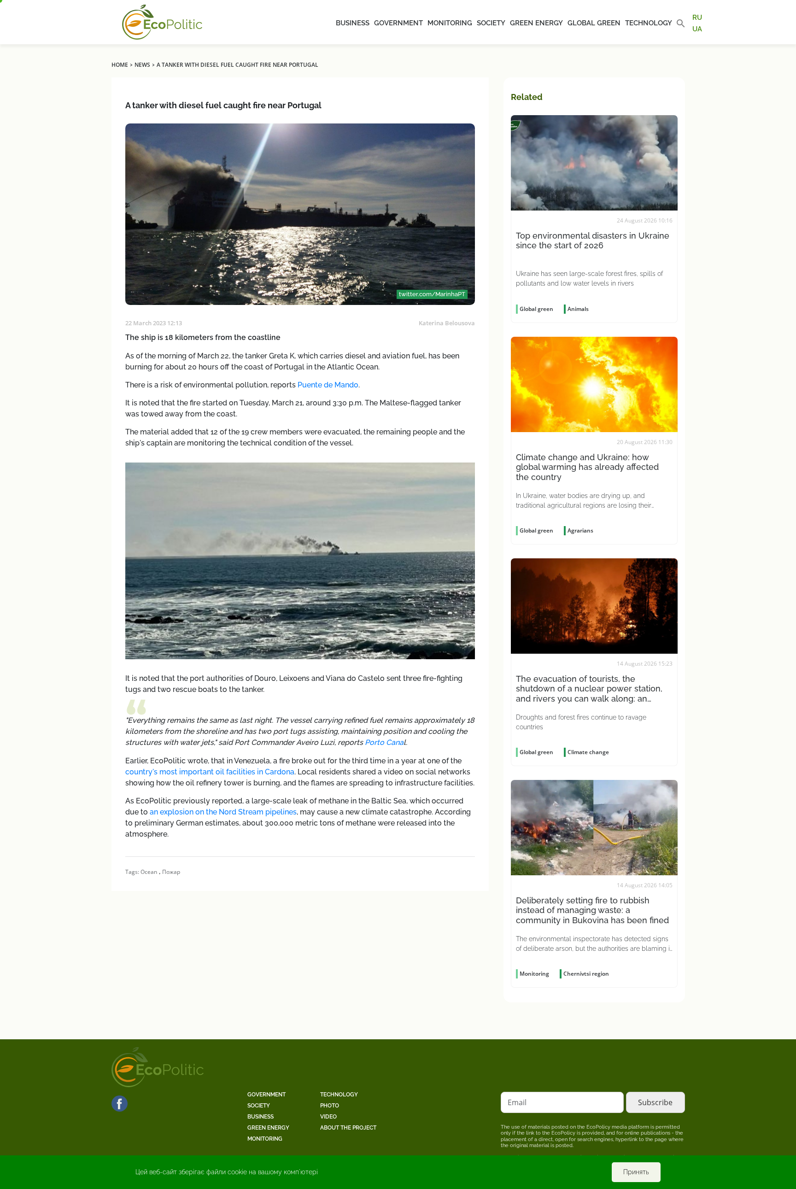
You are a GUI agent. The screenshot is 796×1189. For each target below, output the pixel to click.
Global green (594, 23)
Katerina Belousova (447, 323)
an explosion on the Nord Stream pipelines (223, 812)
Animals (578, 309)
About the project (348, 1128)
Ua (697, 28)
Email (517, 1102)
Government (398, 23)
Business (352, 23)
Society (491, 23)
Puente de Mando (328, 385)
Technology (648, 23)
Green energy (536, 23)
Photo (329, 1105)
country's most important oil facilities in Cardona (209, 771)
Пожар (171, 872)
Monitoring (449, 23)
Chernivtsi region (586, 974)
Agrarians (580, 530)
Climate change (588, 752)
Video (328, 1116)
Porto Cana (384, 742)
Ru (697, 17)
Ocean (148, 872)
